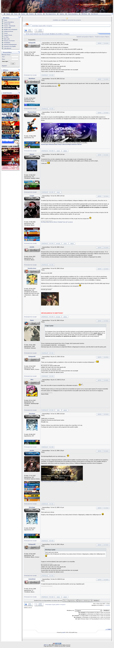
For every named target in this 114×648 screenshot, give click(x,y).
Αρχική (8, 14)
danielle (32, 247)
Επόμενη (66, 34)
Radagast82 (31, 42)
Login (12, 63)
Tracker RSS (7, 27)
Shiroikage (32, 413)
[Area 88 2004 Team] (32, 240)
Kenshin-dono (32, 268)
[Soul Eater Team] (32, 496)
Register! (4, 65)
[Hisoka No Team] (32, 147)
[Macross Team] (32, 494)
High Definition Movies (75, 144)
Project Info (7, 24)
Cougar (32, 195)
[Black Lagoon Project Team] (32, 492)
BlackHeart (32, 78)
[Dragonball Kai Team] (32, 145)
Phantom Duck (32, 112)
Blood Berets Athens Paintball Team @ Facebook (59, 222)
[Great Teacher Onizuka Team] (32, 233)
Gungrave (49, 25)
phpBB (63, 632)
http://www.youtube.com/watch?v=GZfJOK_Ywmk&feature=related (59, 481)
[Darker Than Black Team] (32, 187)
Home (5, 20)
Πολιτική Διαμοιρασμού (10, 44)
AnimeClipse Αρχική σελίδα (39, 25)
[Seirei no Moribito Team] (32, 182)
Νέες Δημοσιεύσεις (51, 14)
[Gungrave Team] (32, 229)
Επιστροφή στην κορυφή (30, 75)
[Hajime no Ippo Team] (32, 143)
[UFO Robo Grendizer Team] (32, 483)
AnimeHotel (31, 579)
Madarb (32, 154)
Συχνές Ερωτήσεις (73, 14)
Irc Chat (6, 37)
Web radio (7, 38)
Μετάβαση (96, 600)
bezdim (32, 450)
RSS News (84, 14)
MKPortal (46, 645)
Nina (32, 379)
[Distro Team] (32, 105)
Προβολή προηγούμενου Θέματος (85, 36)
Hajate (32, 320)
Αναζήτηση (7, 42)
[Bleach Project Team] (32, 498)
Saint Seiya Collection (61, 144)
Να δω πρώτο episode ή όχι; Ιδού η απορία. (37, 34)
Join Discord (94, 14)
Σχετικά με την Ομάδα (10, 46)
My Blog (43, 222)
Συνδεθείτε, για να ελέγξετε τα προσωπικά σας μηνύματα (67, 20)
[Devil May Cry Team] (32, 189)
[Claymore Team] (32, 184)
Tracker (23, 14)
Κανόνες (39, 14)
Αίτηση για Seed (8, 31)
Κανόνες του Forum (9, 40)
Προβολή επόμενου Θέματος (102, 36)
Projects (31, 14)
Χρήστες (62, 14)
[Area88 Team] (32, 231)
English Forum (8, 35)
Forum (15, 14)
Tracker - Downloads (9, 25)
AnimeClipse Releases (47, 144)
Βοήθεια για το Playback (10, 29)
